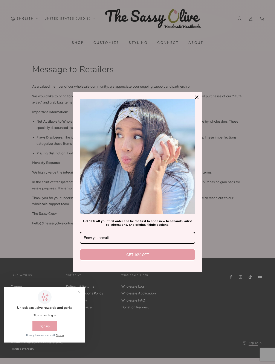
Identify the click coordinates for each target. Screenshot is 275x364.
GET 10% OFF (137, 255)
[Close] (197, 97)
